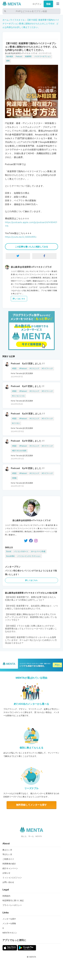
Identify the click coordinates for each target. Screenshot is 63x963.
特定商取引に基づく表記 (13, 900)
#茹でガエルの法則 (19, 451)
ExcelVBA (10, 556)
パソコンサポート (21, 551)
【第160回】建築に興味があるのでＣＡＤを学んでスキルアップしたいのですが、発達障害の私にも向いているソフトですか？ (31, 617)
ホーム (5, 20)
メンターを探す (9, 919)
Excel (8, 551)
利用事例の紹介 (9, 863)
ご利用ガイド (8, 859)
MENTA (32, 957)
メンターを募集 (9, 923)
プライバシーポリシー (12, 905)
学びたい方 (7, 854)
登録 (48, 4)
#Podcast (23, 368)
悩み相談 (9, 56)
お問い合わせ (8, 882)
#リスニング (34, 368)
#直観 (14, 478)
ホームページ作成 (38, 551)
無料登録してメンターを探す (31, 804)
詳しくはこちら (19, 298)
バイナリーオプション (42, 56)
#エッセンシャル (18, 396)
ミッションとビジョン (12, 877)
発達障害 (28, 56)
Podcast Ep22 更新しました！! (27, 363)
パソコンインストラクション (29, 556)
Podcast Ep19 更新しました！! (27, 440)
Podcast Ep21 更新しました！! (27, 386)
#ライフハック (47, 368)
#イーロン (16, 423)
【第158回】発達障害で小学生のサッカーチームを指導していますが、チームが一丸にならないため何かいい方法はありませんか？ (31, 640)
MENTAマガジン (9, 932)
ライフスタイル (17, 20)
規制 (8, 61)
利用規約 (6, 896)
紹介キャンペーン (10, 868)
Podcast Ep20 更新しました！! (28, 413)
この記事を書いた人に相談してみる (31, 246)
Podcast (19, 56)
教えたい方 (7, 850)
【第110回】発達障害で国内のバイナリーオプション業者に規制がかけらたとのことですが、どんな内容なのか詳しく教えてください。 (30, 24)
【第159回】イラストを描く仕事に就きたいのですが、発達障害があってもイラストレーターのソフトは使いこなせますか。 (31, 629)
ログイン (37, 4)
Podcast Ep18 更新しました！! (27, 468)
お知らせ (6, 873)
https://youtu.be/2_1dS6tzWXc (20, 236)
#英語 (14, 368)
